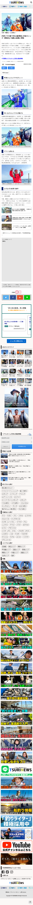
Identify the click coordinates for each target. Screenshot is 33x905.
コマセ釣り (15, 503)
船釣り (4, 68)
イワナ (18, 525)
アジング (22, 494)
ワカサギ (24, 534)
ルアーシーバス (7, 497)
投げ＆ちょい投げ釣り (9, 509)
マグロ (12, 537)
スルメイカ (5, 519)
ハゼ (11, 534)
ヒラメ (4, 528)
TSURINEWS (15, 895)
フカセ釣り (5, 503)
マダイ (9, 515)
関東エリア (21, 546)
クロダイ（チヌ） (24, 531)
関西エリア (5, 552)
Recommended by (25, 429)
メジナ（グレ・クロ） (9, 531)
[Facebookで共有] (13, 297)
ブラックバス (6, 540)
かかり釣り (23, 506)
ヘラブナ (26, 537)
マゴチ (17, 534)
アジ (3, 515)
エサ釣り (11, 68)
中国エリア (15, 552)
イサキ (21, 515)
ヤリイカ (5, 537)
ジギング (23, 500)
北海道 (4, 546)
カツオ (18, 537)
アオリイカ (12, 528)
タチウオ (26, 525)
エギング (5, 494)
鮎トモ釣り (23, 491)
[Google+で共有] (20, 297)
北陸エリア (16, 549)
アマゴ (12, 525)
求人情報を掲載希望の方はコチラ (16, 310)
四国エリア (24, 552)
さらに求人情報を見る (16, 341)
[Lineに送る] (27, 297)
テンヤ (15, 506)
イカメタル (24, 503)
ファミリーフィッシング (10, 491)
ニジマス (5, 525)
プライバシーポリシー (15, 892)
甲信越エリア (6, 549)
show (6, 72)
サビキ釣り (22, 509)
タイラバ (17, 497)
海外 (12, 555)
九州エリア (5, 555)
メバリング (13, 494)
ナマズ (19, 522)
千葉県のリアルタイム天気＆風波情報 (12, 58)
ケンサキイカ (15, 519)
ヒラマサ (28, 515)
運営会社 (7, 892)
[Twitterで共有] (6, 297)
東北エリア (12, 546)
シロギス (5, 534)
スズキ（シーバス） (8, 522)
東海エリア (25, 549)
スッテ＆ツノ (6, 506)
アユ (25, 522)
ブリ (15, 515)
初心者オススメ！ (8, 488)
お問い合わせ (23, 892)
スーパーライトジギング (10, 500)
